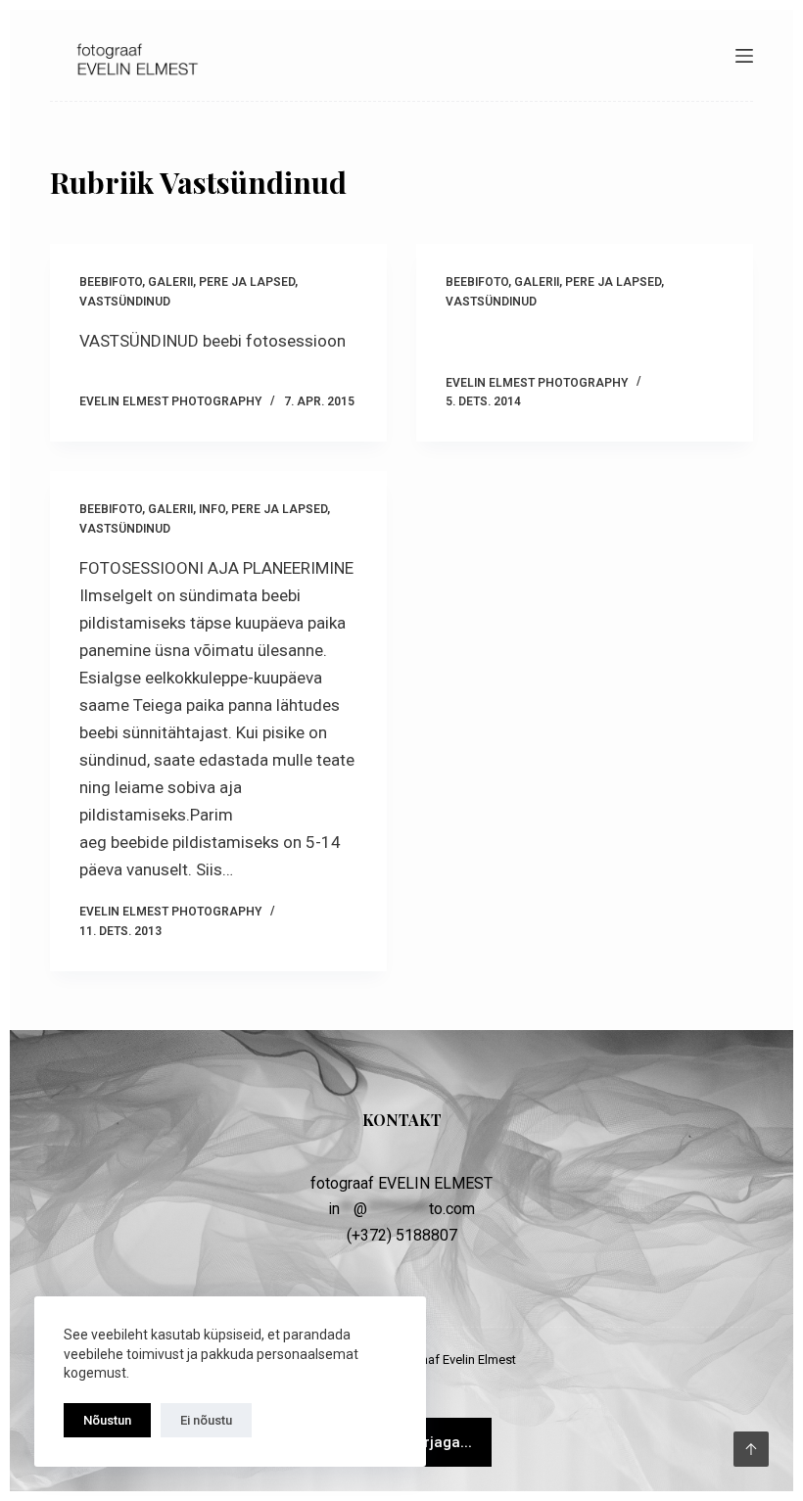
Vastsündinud (124, 301)
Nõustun (107, 1420)
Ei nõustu (206, 1420)
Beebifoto (110, 282)
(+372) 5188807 (402, 1235)
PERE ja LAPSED (247, 282)
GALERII (170, 282)
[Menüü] (744, 56)
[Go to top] (751, 1449)
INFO (212, 509)
